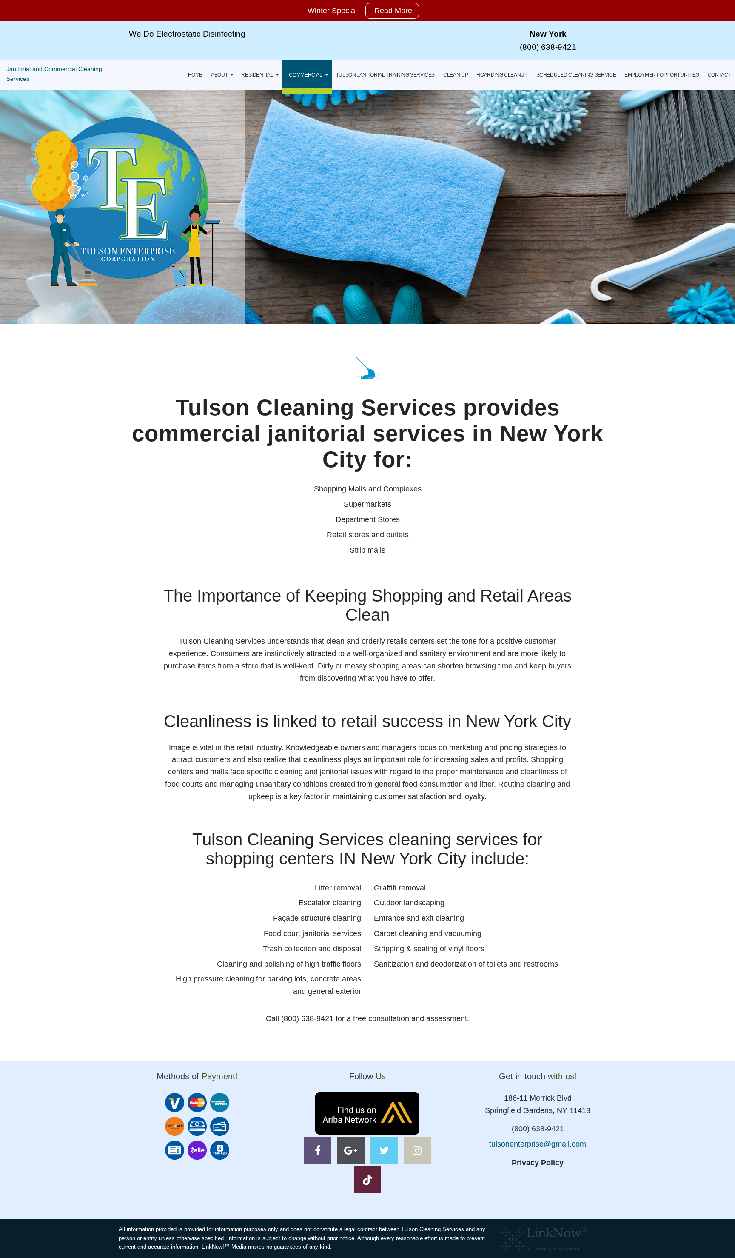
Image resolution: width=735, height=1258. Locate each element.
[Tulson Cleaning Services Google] (351, 1151)
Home (195, 75)
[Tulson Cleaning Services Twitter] (384, 1151)
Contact (719, 75)
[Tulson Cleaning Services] (122, 201)
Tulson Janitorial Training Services (385, 75)
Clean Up (455, 75)
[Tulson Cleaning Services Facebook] (317, 1151)
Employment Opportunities (661, 75)
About (219, 75)
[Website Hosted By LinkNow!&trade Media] (544, 1236)
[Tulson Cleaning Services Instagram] (417, 1151)
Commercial (305, 75)
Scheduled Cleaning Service (576, 75)
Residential (257, 75)
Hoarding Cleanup (501, 75)
